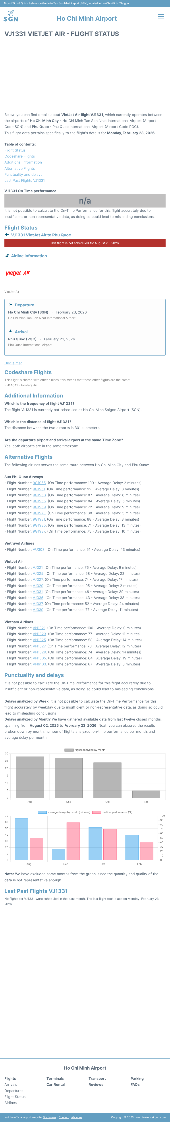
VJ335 (38, 597)
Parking (137, 1078)
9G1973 (39, 513)
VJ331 (37, 591)
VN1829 (39, 652)
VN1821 (39, 628)
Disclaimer (49, 1117)
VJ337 (38, 603)
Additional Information (23, 162)
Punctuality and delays (23, 174)
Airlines (10, 1102)
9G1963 (39, 495)
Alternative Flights (19, 168)
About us (76, 1117)
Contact (64, 1117)
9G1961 (39, 489)
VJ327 (38, 579)
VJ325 (38, 573)
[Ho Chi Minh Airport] (11, 15)
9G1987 (39, 531)
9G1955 (39, 483)
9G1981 (39, 519)
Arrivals (10, 1084)
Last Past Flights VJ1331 (24, 180)
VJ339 (38, 609)
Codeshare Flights (19, 156)
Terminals (55, 1078)
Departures (13, 1090)
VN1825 (39, 640)
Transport (97, 1078)
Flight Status (14, 150)
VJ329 (38, 585)
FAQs (135, 1084)
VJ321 (37, 567)
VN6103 (39, 664)
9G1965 (39, 501)
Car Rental (55, 1084)
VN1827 (39, 646)
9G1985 (39, 525)
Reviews (96, 1084)
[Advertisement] (85, 76)
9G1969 (39, 507)
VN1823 (39, 634)
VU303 (38, 549)
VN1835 (39, 658)
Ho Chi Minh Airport (87, 18)
